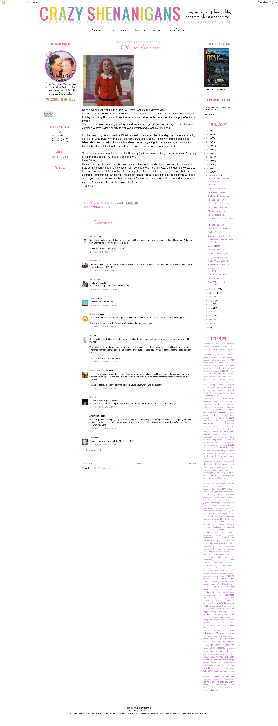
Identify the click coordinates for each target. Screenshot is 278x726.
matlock (222, 530)
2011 (208, 165)
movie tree (229, 538)
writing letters (209, 690)
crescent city (228, 423)
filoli (225, 461)
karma (221, 508)
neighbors (207, 546)
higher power (218, 492)
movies (207, 540)
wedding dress (219, 668)
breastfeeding (217, 379)
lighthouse (230, 516)
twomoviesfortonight (225, 657)
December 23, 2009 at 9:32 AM (102, 252)
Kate (91, 397)
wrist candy (229, 687)
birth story (214, 368)
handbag (230, 486)
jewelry (206, 505)
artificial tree (229, 352)
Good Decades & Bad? (218, 189)
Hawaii (225, 489)
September (213, 297)
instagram (218, 500)
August (211, 300)
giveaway (230, 475)
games (212, 473)
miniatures (207, 535)
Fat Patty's (229, 456)
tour (211, 651)
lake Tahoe (207, 513)
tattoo (232, 631)
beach (231, 360)
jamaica (231, 500)
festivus (227, 459)
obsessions (207, 554)
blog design (214, 371)
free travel (230, 467)
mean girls (230, 530)
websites (230, 665)
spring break (208, 620)
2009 (208, 172)
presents (105, 207)
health (231, 489)
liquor (205, 519)
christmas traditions (224, 410)
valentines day (220, 660)
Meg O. (146, 711)
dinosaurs (219, 437)
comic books (218, 418)
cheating (218, 393)
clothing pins (227, 415)
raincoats (223, 587)
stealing (223, 620)
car (229, 387)
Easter (231, 445)
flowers (206, 467)
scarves (231, 603)
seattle (205, 606)
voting (219, 663)
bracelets (207, 379)
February (212, 323)
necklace (221, 543)
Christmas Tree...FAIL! (217, 274)
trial (217, 654)
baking (205, 357)
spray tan (230, 617)
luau (232, 522)
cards (214, 390)
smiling (213, 612)
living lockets (229, 519)
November (213, 289)
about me (220, 344)
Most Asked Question (217, 192)
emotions (215, 451)
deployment (229, 431)
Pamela (92, 237)
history (226, 492)
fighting (220, 461)
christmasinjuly (223, 412)
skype (205, 612)
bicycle (205, 368)
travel (224, 651)
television (208, 633)
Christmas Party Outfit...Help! (220, 236)
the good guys (214, 641)
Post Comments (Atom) (104, 468)
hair (232, 483)
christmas (95, 207)
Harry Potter (216, 489)
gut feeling (220, 483)
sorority (220, 614)
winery (226, 679)
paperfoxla (224, 560)
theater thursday (222, 644)
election (206, 448)
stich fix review (213, 622)
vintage (230, 660)
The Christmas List (216, 215)
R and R (221, 584)
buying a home (216, 385)
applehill (231, 349)
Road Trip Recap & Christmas (216, 283)
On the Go (212, 232)
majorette (230, 524)
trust (232, 654)
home (220, 494)
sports (223, 617)
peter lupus (214, 562)
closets (205, 415)
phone (221, 562)
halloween (218, 486)
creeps (219, 423)
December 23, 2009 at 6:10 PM (102, 388)
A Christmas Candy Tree (218, 261)
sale (205, 598)
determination (208, 437)
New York (207, 551)
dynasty (224, 445)
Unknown (93, 314)
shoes (211, 609)
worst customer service (224, 685)
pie (204, 565)
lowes (228, 522)
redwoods (230, 589)
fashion (218, 456)
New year (217, 549)
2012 (208, 161)
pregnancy (221, 576)
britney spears (220, 382)
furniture (206, 473)
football (218, 467)
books (231, 373)
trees (213, 654)
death (232, 429)
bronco (231, 382)
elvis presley (228, 448)
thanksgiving (215, 639)
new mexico (208, 549)
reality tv (208, 589)
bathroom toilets (209, 360)
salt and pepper (214, 598)
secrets (212, 606)
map (224, 527)
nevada (215, 546)
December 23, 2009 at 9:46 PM (102, 429)
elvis (219, 447)
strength (230, 622)
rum (221, 595)
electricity (213, 448)
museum (230, 541)
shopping (220, 608)
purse (231, 581)
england (231, 451)
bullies (205, 385)
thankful (231, 636)
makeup (206, 527)
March (211, 319)
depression (207, 434)
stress (205, 625)
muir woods (222, 541)
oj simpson (226, 554)
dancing (219, 429)
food (212, 467)
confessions (207, 421)
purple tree (223, 581)
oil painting (217, 554)
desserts (230, 434)
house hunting (227, 497)
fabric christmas (227, 453)
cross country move (225, 426)
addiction (206, 346)
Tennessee (221, 633)
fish (232, 461)
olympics (211, 557)
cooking (223, 421)
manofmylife (216, 527)
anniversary (221, 349)
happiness (207, 489)
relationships (209, 592)
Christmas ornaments (213, 407)
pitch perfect (214, 568)
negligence (230, 543)
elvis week (207, 451)
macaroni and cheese (213, 524)
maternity (214, 530)
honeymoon (207, 497)
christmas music (228, 404)
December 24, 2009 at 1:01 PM (102, 444)
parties (231, 560)
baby (212, 354)
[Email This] (127, 203)
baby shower (220, 354)
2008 (208, 328)
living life (219, 519)
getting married (210, 475)
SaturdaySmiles (220, 603)
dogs (224, 442)
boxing (231, 376)
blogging (224, 371)
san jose (215, 600)
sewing (218, 606)
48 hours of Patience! (217, 207)
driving (218, 445)
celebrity (229, 390)
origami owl (229, 557)
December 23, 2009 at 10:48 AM (103, 289)
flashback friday (227, 464)
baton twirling (222, 360)
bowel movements (218, 376)
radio (227, 584)
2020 (208, 131)
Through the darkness (217, 211)
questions (207, 584)
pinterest (230, 565)
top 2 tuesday (219, 648)
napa (216, 543)
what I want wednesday (212, 674)
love (222, 522)
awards (206, 354)
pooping (211, 570)
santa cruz (230, 600)
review (224, 592)
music (205, 543)
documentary (216, 442)
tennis (231, 633)
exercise (217, 453)
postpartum (221, 573)
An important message (218, 257)
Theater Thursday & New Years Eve (219, 180)
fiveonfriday (215, 464)
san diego (226, 598)
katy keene (229, 508)
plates (205, 570)
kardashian (214, 508)
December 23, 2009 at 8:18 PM (102, 407)
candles (206, 387)
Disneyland (221, 440)
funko (221, 470)
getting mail (229, 472)
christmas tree (209, 412)
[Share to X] (133, 203)
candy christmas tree (218, 387)
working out (208, 685)
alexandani (216, 346)
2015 (208, 149)
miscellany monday (225, 535)
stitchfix (223, 622)
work (231, 681)
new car (221, 546)
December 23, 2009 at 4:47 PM (102, 362)
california (229, 384)
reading (230, 587)
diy (204, 442)
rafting (210, 587)
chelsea (93, 298)
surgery (206, 631)
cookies (216, 421)
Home (140, 463)
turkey (205, 657)
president (206, 579)
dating (226, 429)
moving (214, 541)
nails (211, 543)
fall (204, 456)
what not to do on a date (223, 676)
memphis (207, 532)
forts (223, 467)
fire (229, 461)
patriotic (206, 562)
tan (224, 631)
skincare (230, 609)
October (212, 293)
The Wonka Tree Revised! (219, 228)
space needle (214, 617)
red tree (220, 589)
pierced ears (211, 565)
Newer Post (88, 463)
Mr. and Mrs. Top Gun (98, 370)
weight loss (218, 671)
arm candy (214, 352)
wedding (207, 668)
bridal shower (228, 379)
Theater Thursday (119, 30)
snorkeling (222, 612)
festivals (220, 459)
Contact (157, 30)
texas (216, 636)
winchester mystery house (213, 679)
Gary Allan (219, 473)
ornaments (207, 560)
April (210, 315)
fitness (206, 464)
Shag (224, 606)
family (210, 456)
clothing (215, 415)
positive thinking (228, 570)
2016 (208, 146)
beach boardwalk (210, 362)
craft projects (209, 423)
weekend (208, 670)
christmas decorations (218, 398)
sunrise (224, 628)
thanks (206, 639)
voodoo (213, 663)
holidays (212, 494)
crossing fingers (209, 429)
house (216, 497)
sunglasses (215, 628)
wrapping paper (209, 687)
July (210, 304)
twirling (212, 657)
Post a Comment (93, 450)
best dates (229, 365)
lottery (217, 522)
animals (212, 349)
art (221, 352)
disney (213, 440)
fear (214, 459)
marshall (230, 527)
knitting (227, 511)
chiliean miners (228, 393)
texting (223, 636)
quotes (215, 584)
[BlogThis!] (130, 203)
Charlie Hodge (208, 393)
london (211, 522)
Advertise (140, 30)
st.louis (216, 620)
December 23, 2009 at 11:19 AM (103, 305)
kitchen (221, 511)
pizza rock (224, 568)
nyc (232, 551)
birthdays (224, 368)
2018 (208, 138)
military (231, 532)
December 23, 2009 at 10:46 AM (103, 271)
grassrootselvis (217, 481)
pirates (205, 568)
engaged (223, 450)
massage (206, 530)
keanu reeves (208, 511)
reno (218, 592)
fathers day (207, 459)
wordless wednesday (217, 681)
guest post (211, 483)
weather (221, 665)
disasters (206, 440)
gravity (226, 481)
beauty (220, 365)
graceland (207, 481)
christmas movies (212, 404)
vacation (207, 659)
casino (220, 390)
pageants (215, 560)
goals (211, 478)
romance (230, 592)
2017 (208, 142)
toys (216, 651)
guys (228, 483)
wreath (220, 687)
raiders (216, 587)
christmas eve (210, 401)
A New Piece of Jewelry (218, 265)
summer (212, 625)
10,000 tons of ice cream (219, 204)
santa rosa (207, 603)
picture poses (229, 562)
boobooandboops (218, 374)
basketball (221, 357)
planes (231, 568)
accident (230, 344)
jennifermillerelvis (228, 503)
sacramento (229, 595)
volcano (206, 663)
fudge (214, 470)
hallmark (206, 486)
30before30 (208, 344)
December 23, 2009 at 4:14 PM (102, 327)
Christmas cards (226, 396)
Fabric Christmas (178, 30)
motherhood (208, 538)
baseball (212, 357)
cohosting (207, 418)
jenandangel (215, 503)
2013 (208, 157)
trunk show (224, 654)
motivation (218, 538)
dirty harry (229, 437)
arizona (206, 352)
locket (205, 522)
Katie (91, 437)
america (225, 346)
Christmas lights (227, 401)
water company (209, 665)
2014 (208, 153)
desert (223, 434)
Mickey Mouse (220, 532)
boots (205, 376)
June (210, 308)
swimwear (216, 631)
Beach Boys (223, 362)
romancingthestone (210, 595)
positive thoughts (210, 573)
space (205, 617)
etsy (211, 453)
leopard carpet (228, 513)
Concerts (230, 418)
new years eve (228, 549)
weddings (229, 668)
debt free (207, 431)
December (213, 175)
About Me (96, 30)
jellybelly (206, 503)
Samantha (94, 279)
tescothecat (207, 636)
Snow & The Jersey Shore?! (220, 253)
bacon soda (229, 354)
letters (206, 516)
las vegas (217, 513)
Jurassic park (216, 505)
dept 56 (216, 434)
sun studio (222, 625)
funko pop (229, 470)
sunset (231, 628)
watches (226, 663)
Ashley (92, 260)
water (232, 663)
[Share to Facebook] (136, 203)
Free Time (212, 185)
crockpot (212, 426)
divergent (230, 440)
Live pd (211, 519)
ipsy (225, 500)
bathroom (230, 357)
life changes (217, 516)
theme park (207, 648)
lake (232, 511)
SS (90, 335)
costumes (230, 421)
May (210, 312)
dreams (212, 445)
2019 (208, 134)
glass (205, 478)
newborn (216, 551)
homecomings (229, 494)
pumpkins (213, 581)
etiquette (206, 453)
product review (219, 578)
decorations (217, 431)
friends (206, 470)
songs (213, 614)
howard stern (208, 500)
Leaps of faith (214, 246)
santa (222, 600)
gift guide (221, 475)
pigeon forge (222, 565)
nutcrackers (225, 551)
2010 (208, 168)
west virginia (229, 671)
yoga (217, 690)
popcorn (218, 570)
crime (205, 426)
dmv (208, 442)
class (232, 412)
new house (229, 546)
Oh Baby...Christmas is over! (220, 196)
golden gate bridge (225, 478)
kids (216, 511)
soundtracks (229, 614)
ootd (220, 557)
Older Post (191, 463)
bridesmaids (207, 382)
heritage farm (208, 492)
